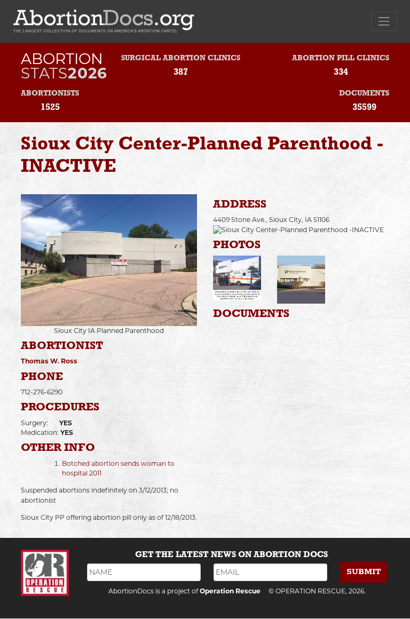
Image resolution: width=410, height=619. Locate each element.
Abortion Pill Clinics (340, 58)
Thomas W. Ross (49, 361)
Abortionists (50, 94)
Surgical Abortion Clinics (180, 58)
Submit (363, 571)
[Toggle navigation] (384, 21)
